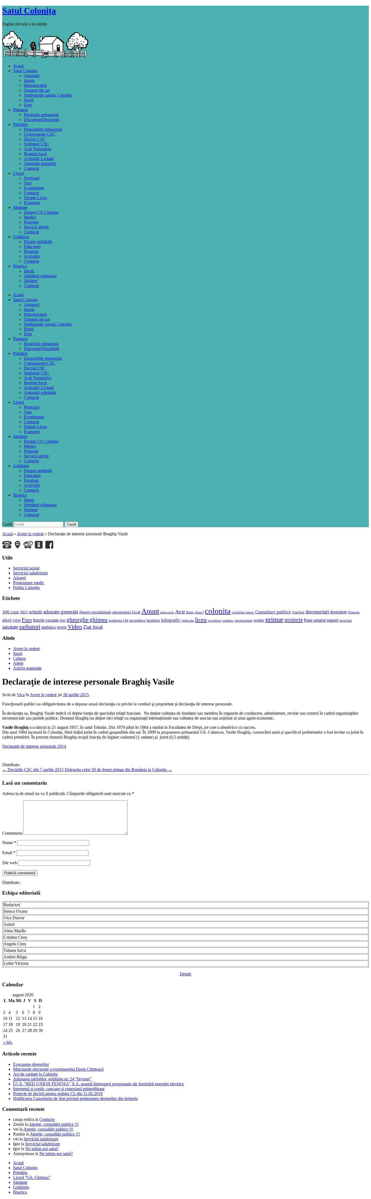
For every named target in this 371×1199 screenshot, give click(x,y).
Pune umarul (315, 620)
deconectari (317, 612)
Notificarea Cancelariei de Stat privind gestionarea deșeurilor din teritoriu (75, 1098)
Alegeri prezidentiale (95, 612)
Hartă (28, 100)
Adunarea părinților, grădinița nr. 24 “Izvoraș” (52, 1079)
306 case (10, 612)
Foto (27, 620)
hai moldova (137, 620)
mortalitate (214, 620)
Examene (32, 202)
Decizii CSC (35, 139)
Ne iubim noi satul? (42, 1148)
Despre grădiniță (38, 241)
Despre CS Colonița (41, 212)
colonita (218, 610)
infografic (170, 620)
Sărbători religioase (40, 275)
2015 (24, 612)
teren (62, 627)
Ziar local (93, 627)
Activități (32, 256)
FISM (17, 620)
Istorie (29, 80)
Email (8, 852)
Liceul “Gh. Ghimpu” (32, 1177)
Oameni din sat (37, 90)
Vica (21, 694)
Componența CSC (39, 134)
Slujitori (30, 280)
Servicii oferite (36, 227)
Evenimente (34, 188)
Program (31, 222)
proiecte (293, 620)
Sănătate (20, 207)
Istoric (29, 271)
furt (62, 620)
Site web (9, 862)
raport (332, 620)
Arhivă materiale (27, 668)
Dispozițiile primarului (43, 129)
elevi (7, 620)
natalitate (227, 620)
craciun (298, 612)
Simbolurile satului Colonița (48, 95)
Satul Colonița (29, 10)
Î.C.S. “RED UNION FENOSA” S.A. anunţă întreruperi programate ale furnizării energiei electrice (98, 1084)
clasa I (199, 612)
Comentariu (12, 833)
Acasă (18, 65)
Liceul (18, 173)
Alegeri (19, 577)
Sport (17, 653)
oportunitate (243, 620)
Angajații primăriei (40, 163)
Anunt (150, 611)
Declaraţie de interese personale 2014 (34, 746)
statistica (48, 627)
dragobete (338, 612)
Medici (30, 217)
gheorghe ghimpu (87, 619)
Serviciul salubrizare (30, 573)
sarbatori (29, 626)
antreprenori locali (126, 612)
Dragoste (354, 612)
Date (28, 105)
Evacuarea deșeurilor (31, 1064)
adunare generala (60, 612)
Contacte (31, 168)
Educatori (32, 246)
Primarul (20, 109)
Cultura (19, 658)
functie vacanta (46, 620)
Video (75, 627)
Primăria (20, 124)
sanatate (10, 627)
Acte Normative (37, 149)
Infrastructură (35, 85)
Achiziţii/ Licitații (39, 158)
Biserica (20, 266)
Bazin (189, 612)
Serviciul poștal (26, 568)
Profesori (31, 178)
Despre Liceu (35, 197)
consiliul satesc (243, 612)
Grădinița (21, 236)
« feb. (8, 1042)
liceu (201, 619)
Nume (9, 842)
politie (259, 620)
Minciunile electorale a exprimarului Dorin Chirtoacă (58, 1069)
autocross (167, 612)
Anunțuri (31, 75)
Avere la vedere (30, 534)
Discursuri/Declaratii (41, 119)
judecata (187, 620)
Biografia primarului (41, 114)
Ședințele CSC (36, 144)
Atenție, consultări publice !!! (54, 1124)
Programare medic (28, 582)
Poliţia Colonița (26, 587)
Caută (7, 524)
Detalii (185, 974)
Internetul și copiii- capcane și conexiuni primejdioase (59, 1088)
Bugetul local (35, 153)
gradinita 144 (118, 620)
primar (274, 619)
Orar (28, 183)
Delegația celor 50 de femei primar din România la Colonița (118, 769)
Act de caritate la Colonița (35, 1074)
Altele (18, 663)
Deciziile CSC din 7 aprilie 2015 (33, 769)
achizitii (35, 612)
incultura (153, 620)
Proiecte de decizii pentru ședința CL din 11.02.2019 (58, 1093)
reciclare (345, 620)
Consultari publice (273, 612)
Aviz (180, 612)
